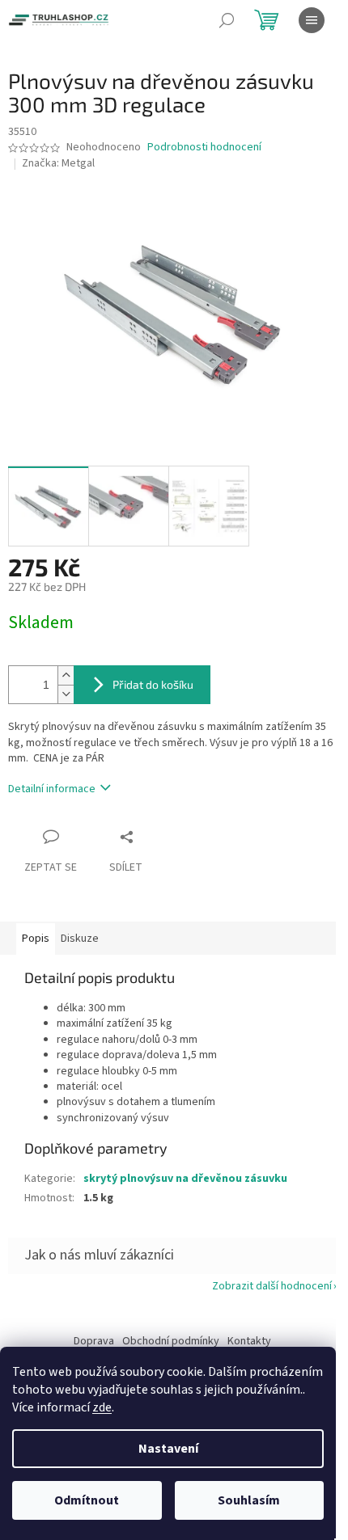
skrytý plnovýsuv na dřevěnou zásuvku (185, 1179)
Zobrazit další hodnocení (272, 1286)
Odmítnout (86, 1500)
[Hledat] (226, 20)
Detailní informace (51, 789)
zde (102, 1407)
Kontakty (249, 1341)
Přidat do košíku (152, 684)
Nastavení (168, 1449)
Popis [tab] (35, 938)
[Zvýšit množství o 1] (65, 675)
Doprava (94, 1341)
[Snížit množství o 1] (65, 694)
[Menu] (311, 20)
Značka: (58, 163)
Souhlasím (249, 1500)
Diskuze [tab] (80, 938)
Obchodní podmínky (170, 1341)
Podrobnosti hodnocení (204, 147)
